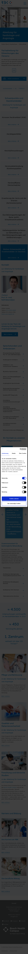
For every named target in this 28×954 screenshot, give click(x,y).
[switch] (24, 483)
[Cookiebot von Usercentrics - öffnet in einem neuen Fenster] (20, 449)
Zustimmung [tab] (5, 453)
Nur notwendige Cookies (14, 503)
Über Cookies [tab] (22, 453)
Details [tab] (14, 453)
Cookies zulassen (14, 498)
